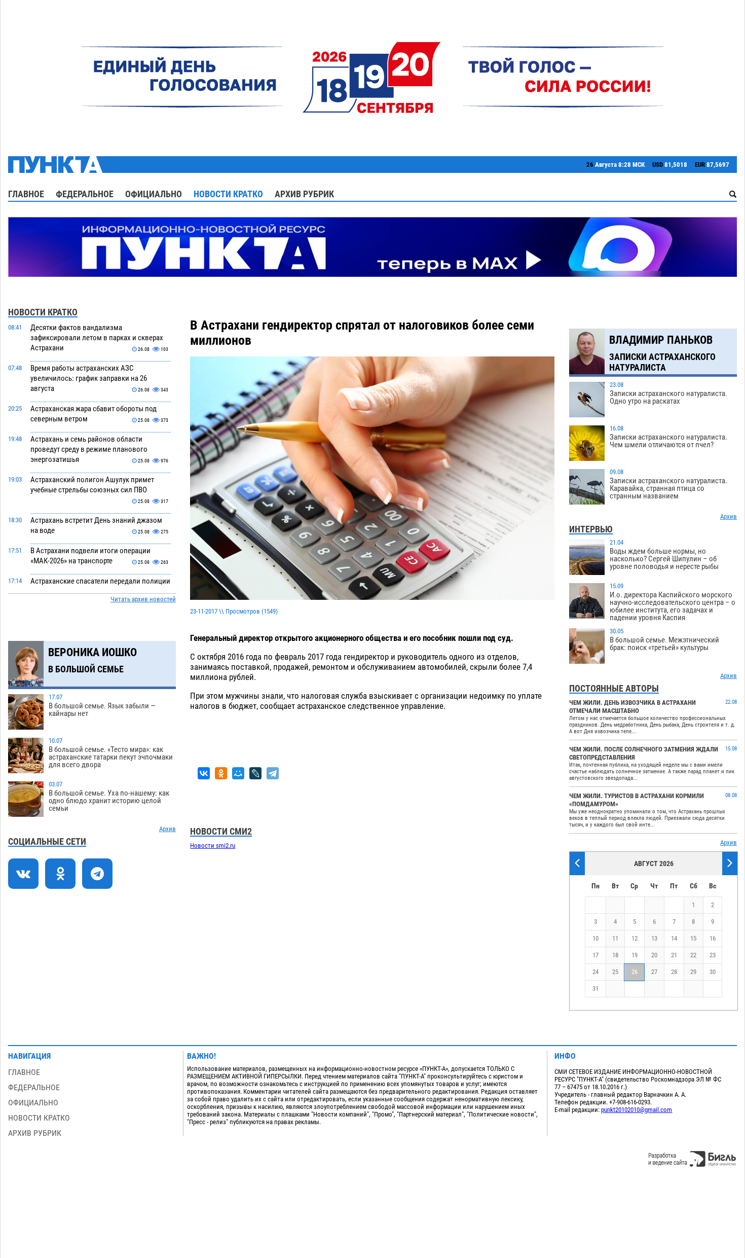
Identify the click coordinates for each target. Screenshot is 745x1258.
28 (674, 972)
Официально (153, 194)
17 (595, 955)
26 (634, 972)
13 (654, 938)
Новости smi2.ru (212, 845)
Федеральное (85, 194)
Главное (26, 194)
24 (595, 972)
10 (595, 938)
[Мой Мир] (238, 773)
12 (634, 938)
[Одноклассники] (221, 773)
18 (615, 955)
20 (654, 955)
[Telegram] (273, 773)
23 (713, 955)
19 (634, 955)
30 (713, 972)
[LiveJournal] (255, 773)
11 (615, 938)
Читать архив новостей (143, 599)
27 (654, 972)
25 (615, 972)
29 (693, 972)
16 (713, 938)
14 (674, 938)
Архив (167, 829)
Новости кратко (228, 194)
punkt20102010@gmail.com (636, 1109)
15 (693, 938)
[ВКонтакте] (204, 773)
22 (693, 955)
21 (674, 955)
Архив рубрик (304, 194)
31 (595, 988)
